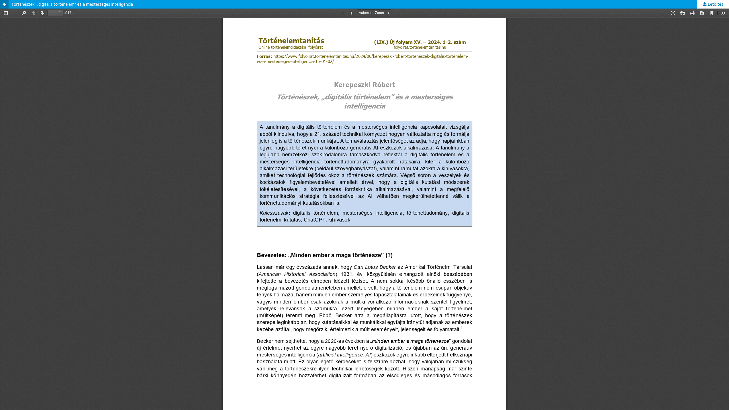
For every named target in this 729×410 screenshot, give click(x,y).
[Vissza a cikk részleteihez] (4, 4)
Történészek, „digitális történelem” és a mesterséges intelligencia (72, 4)
